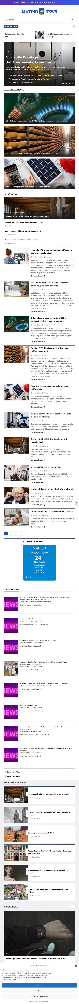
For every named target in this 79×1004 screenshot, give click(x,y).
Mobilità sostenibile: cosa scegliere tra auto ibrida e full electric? (32, 75)
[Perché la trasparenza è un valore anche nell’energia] (31, 35)
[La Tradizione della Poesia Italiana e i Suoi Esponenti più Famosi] (16, 815)
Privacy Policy (43, 1001)
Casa (7, 330)
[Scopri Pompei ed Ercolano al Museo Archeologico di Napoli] (16, 873)
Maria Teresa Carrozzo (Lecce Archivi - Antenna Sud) (36, 602)
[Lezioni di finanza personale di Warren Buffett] (16, 495)
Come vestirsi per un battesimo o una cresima (52, 511)
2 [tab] (67, 84)
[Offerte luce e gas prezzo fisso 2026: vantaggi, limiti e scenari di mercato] (16, 324)
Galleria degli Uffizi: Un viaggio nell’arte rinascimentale (26, 216)
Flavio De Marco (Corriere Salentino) (31, 621)
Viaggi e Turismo (18, 213)
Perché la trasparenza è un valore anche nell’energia (28, 153)
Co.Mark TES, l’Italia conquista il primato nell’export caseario (32, 120)
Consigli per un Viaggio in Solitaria (41, 833)
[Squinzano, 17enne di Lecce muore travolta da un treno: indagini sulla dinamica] (11, 697)
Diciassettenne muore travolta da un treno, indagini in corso (37, 640)
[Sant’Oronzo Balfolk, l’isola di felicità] (11, 632)
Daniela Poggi (37, 446)
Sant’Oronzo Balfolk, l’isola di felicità (30, 619)
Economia (9, 360)
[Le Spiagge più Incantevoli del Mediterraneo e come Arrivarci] (16, 892)
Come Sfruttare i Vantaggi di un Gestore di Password (27, 82)
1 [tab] (63, 84)
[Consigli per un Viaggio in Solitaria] (16, 834)
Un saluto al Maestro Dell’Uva (28, 705)
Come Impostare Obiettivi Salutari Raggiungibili (23, 231)
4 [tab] (73, 84)
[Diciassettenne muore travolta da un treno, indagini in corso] (11, 654)
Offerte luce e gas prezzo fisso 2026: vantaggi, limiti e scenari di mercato (48, 319)
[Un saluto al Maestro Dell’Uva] (11, 719)
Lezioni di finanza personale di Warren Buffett (52, 489)
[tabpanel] (39, 64)
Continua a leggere (37, 276)
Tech (12, 49)
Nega (39, 991)
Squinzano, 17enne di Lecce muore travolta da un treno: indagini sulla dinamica (43, 684)
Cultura (9, 213)
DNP (7, 49)
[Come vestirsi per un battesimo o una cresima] (16, 517)
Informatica (10, 262)
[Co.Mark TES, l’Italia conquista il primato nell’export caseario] (16, 354)
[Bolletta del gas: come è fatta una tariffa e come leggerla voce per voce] (16, 289)
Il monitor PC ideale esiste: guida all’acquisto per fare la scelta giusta (34, 2)
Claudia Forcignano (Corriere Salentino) (32, 643)
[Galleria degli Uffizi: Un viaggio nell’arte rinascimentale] (16, 445)
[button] (76, 966)
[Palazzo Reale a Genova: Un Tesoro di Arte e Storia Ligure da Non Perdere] (16, 853)
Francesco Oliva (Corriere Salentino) (31, 731)
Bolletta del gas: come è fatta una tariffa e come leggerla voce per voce (50, 284)
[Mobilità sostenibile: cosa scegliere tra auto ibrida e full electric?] (16, 420)
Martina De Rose (11, 226)
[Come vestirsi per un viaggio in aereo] (16, 473)
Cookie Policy (34, 1001)
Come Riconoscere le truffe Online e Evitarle (21, 240)
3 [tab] (70, 84)
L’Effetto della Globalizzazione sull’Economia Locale (24, 222)
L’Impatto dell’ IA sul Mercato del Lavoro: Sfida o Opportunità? (32, 57)
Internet (9, 295)
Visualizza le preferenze (40, 997)
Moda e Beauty (11, 479)
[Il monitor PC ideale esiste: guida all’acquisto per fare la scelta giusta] (16, 256)
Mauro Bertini (37, 290)
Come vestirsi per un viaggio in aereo (48, 466)
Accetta (40, 985)
